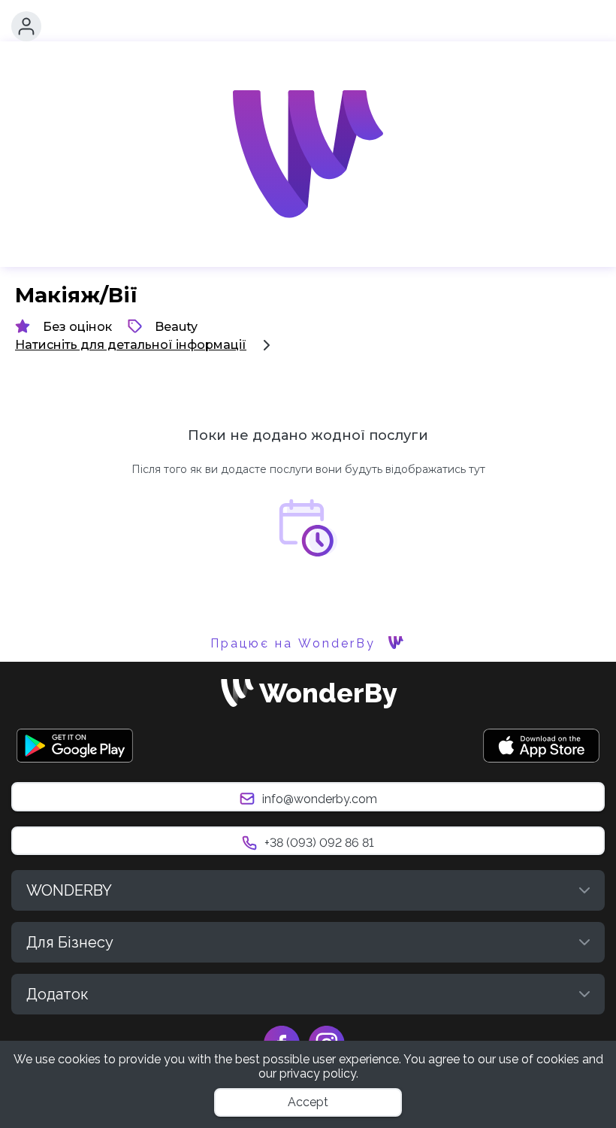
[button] (26, 26)
